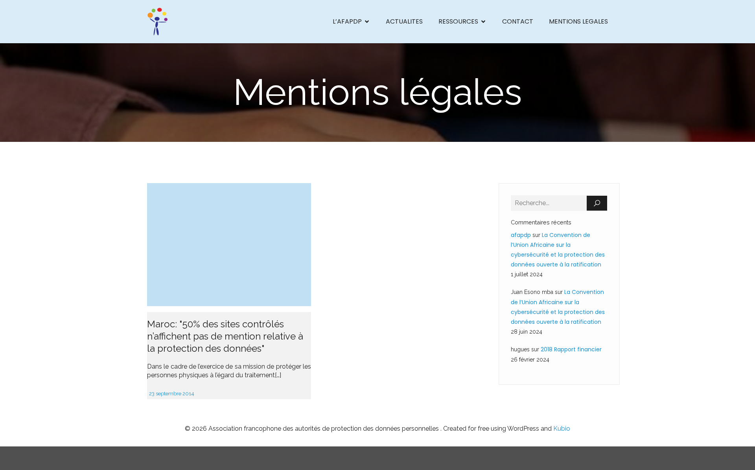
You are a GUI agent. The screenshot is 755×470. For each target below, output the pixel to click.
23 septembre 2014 (171, 394)
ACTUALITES (404, 21)
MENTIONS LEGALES (578, 21)
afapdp (521, 235)
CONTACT (517, 21)
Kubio (561, 428)
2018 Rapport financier (571, 349)
